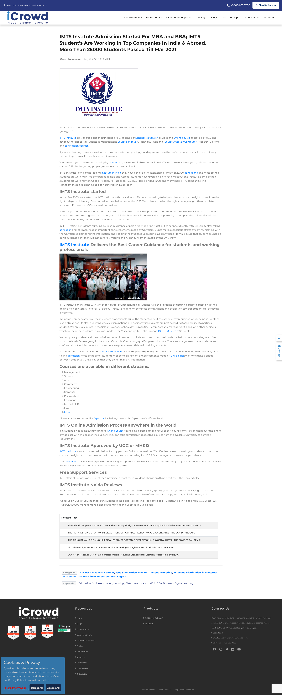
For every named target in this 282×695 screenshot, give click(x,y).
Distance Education (110, 351)
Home (79, 618)
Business (85, 572)
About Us (250, 17)
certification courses (76, 145)
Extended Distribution (187, 572)
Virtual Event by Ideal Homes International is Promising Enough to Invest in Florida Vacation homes (121, 547)
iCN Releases (82, 668)
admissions (191, 172)
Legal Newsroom (84, 635)
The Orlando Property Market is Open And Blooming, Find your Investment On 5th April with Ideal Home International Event (134, 525)
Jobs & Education (126, 572)
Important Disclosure (184, 690)
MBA (67, 412)
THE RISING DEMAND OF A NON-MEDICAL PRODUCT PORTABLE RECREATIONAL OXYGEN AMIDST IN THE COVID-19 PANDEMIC (134, 540)
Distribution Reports (178, 17)
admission (65, 229)
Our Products (132, 17)
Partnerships (231, 17)
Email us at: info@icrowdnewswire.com (230, 638)
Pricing (201, 17)
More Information (16, 687)
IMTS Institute (67, 137)
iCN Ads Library (83, 674)
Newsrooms (153, 17)
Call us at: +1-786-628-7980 (224, 643)
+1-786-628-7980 (240, 5)
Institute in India (111, 172)
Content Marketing (160, 572)
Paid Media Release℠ (154, 618)
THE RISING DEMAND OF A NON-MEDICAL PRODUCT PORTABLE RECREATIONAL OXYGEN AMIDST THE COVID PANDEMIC (131, 532)
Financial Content (103, 572)
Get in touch (218, 633)
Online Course (115, 430)
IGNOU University (168, 331)
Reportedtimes (106, 576)
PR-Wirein (89, 576)
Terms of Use (165, 690)
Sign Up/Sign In (267, 5)
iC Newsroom (83, 629)
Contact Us (268, 17)
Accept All (53, 687)
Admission (115, 162)
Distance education (146, 137)
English (121, 576)
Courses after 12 (128, 141)
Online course (182, 137)
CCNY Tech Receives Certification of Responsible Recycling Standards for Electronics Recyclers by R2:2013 (124, 554)
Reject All (37, 687)
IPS (80, 576)
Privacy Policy (148, 690)
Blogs (214, 17)
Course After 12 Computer (180, 141)
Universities (177, 355)
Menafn (142, 572)
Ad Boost (149, 624)
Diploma (99, 418)
